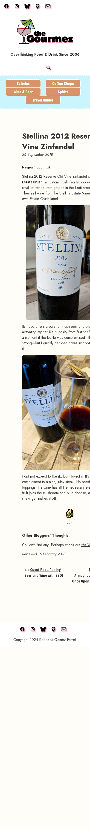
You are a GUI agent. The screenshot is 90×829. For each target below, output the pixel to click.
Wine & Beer (23, 91)
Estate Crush (32, 182)
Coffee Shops (63, 83)
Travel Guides (43, 100)
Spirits (63, 91)
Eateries (23, 83)
